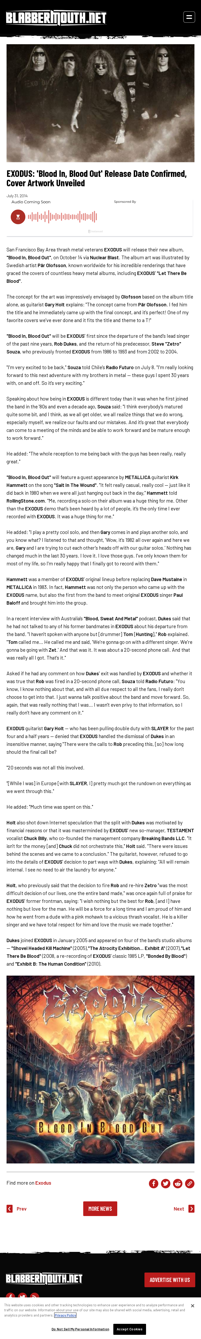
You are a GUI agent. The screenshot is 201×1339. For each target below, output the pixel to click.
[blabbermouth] (56, 24)
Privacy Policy (65, 1315)
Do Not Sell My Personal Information (80, 1329)
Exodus (43, 1183)
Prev (22, 1209)
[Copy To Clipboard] (189, 1183)
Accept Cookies (129, 1329)
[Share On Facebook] (153, 1183)
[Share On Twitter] (165, 1183)
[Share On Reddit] (177, 1183)
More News (100, 1208)
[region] (100, 1318)
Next (179, 1209)
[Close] (192, 1306)
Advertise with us (170, 1279)
